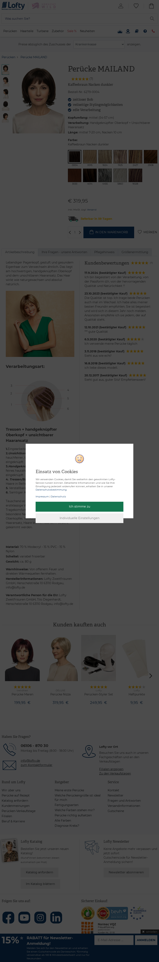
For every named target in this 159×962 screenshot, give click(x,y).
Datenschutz (58, 496)
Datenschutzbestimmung (51, 489)
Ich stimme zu (79, 506)
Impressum (42, 496)
